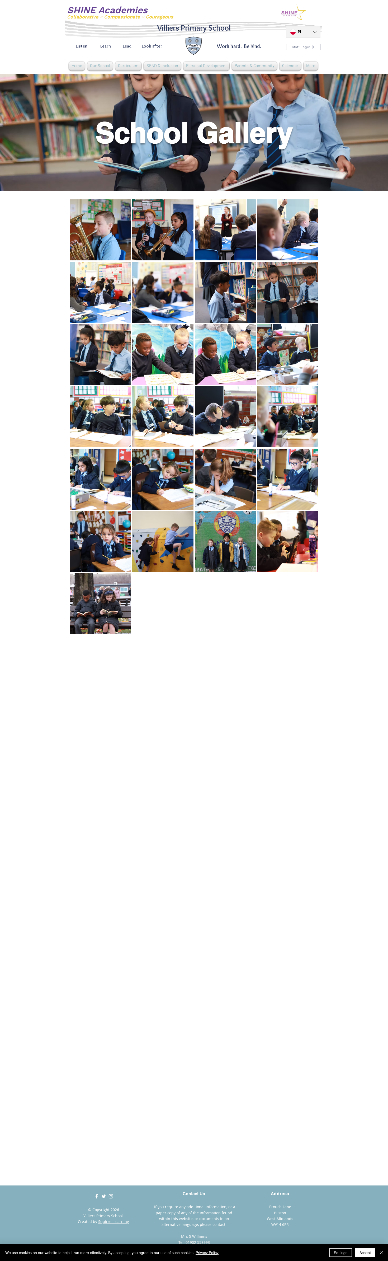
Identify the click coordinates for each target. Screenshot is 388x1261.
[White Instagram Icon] (111, 1196)
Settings (340, 1252)
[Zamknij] (381, 1252)
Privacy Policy (207, 1252)
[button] (100, 66)
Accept (365, 1252)
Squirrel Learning (113, 1221)
